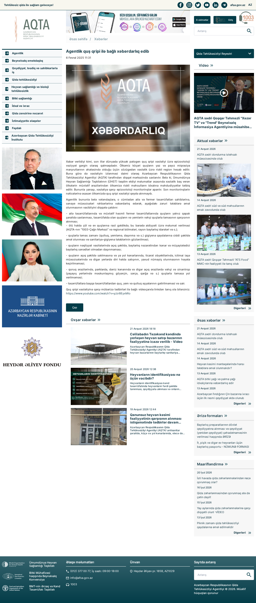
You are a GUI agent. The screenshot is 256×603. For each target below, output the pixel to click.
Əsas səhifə (78, 39)
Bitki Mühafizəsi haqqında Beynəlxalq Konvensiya (43, 576)
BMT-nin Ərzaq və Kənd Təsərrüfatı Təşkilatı (44, 588)
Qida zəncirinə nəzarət (27, 113)
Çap (74, 307)
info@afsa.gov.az (81, 578)
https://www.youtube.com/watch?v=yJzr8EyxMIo (98, 293)
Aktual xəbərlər (210, 141)
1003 (73, 584)
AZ (250, 4)
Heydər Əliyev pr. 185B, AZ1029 (154, 571)
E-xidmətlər (202, 19)
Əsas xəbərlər (209, 320)
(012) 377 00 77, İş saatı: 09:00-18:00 (94, 571)
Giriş (230, 19)
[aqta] (32, 29)
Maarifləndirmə (210, 464)
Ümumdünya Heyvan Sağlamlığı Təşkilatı (43, 564)
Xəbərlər (101, 39)
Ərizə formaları (210, 415)
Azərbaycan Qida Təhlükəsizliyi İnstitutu (33, 137)
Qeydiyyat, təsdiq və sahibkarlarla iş (35, 70)
